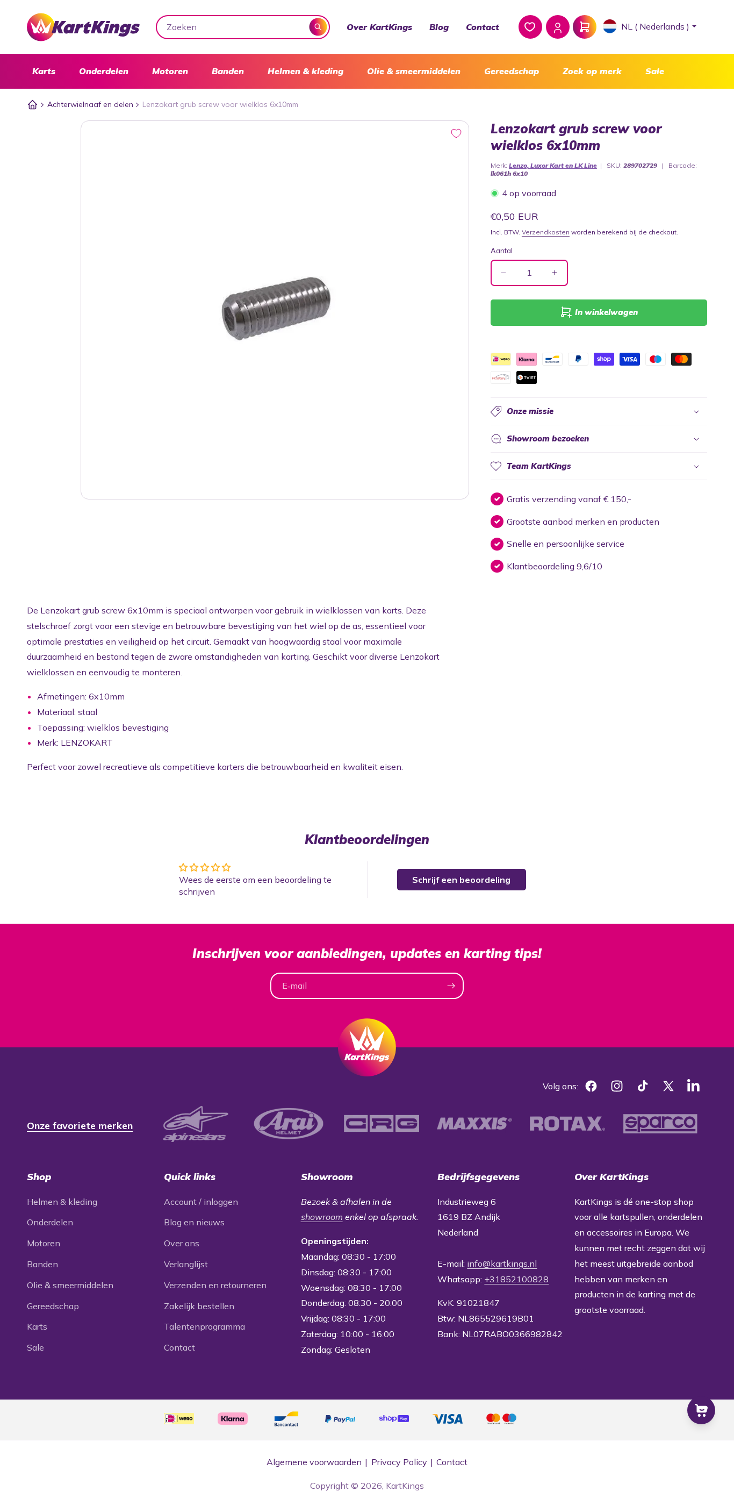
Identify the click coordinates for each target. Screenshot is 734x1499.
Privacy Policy (399, 1462)
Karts (43, 71)
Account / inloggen (201, 1201)
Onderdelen (103, 71)
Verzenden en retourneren (215, 1285)
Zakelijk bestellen (199, 1306)
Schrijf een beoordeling (461, 879)
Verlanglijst (186, 1264)
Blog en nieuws (194, 1222)
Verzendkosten (546, 232)
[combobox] (243, 27)
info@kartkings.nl (502, 1263)
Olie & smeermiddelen (413, 71)
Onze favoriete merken (80, 1125)
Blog (439, 27)
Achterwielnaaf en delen (90, 104)
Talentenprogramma (204, 1326)
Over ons (181, 1243)
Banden (228, 71)
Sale (654, 71)
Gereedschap (511, 71)
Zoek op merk (592, 71)
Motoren (170, 71)
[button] (43, 71)
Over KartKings (379, 27)
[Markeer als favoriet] (456, 133)
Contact (482, 27)
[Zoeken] (318, 26)
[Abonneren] (451, 986)
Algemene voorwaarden (314, 1462)
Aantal (502, 250)
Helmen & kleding (305, 71)
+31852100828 (516, 1279)
